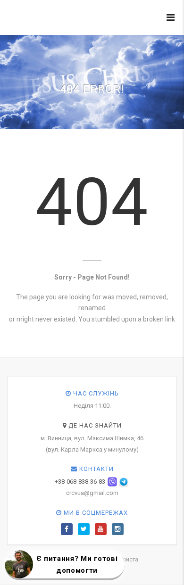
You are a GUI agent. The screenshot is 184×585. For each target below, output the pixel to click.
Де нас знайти (94, 425)
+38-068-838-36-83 (80, 481)
